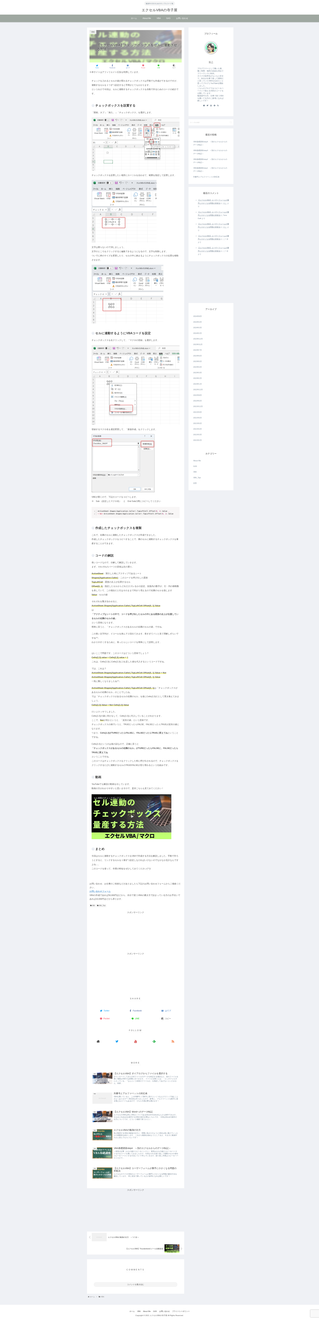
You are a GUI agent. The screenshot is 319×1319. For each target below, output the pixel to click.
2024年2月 (197, 333)
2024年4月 (197, 322)
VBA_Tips (102, 905)
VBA (93, 905)
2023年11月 (197, 344)
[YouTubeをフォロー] (135, 1041)
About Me (197, 461)
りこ (211, 62)
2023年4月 (197, 367)
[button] (231, 122)
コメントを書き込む (135, 1284)
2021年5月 (197, 423)
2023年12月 (198, 339)
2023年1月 (197, 384)
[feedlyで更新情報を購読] (154, 1041)
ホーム (132, 1311)
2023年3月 (197, 373)
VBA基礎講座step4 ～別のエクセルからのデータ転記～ (210, 143)
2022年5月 (197, 401)
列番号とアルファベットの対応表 (206, 177)
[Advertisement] (135, 931)
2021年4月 (197, 429)
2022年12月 (198, 389)
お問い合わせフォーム (100, 891)
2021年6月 (197, 418)
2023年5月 (197, 361)
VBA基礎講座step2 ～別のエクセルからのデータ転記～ (210, 160)
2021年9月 (197, 412)
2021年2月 (197, 440)
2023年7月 (197, 350)
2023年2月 (197, 378)
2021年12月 (198, 406)
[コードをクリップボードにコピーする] (177, 512)
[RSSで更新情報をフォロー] (173, 1041)
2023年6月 (197, 356)
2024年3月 (197, 327)
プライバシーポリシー (181, 1311)
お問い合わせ (164, 1311)
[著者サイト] (98, 1041)
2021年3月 (197, 435)
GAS (195, 466)
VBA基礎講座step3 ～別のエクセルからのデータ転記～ (210, 151)
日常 (195, 483)
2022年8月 (197, 395)
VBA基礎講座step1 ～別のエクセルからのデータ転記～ (210, 169)
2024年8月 (197, 316)
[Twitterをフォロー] (117, 1041)
